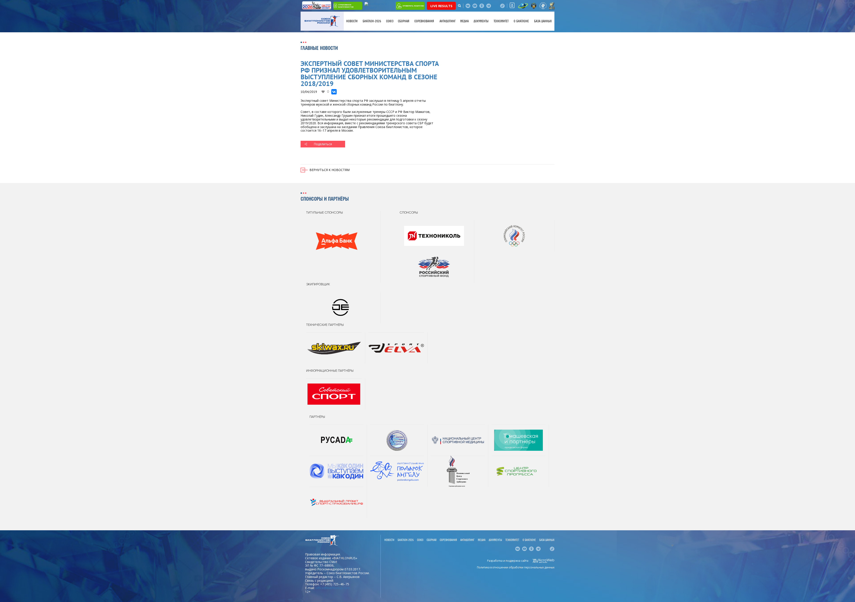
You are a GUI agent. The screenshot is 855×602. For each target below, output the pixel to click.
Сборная (403, 21)
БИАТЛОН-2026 (372, 21)
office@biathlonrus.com (333, 588)
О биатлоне (521, 21)
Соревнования (424, 21)
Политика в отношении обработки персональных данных (515, 567)
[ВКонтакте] (334, 91)
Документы (481, 21)
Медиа (464, 21)
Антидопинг (448, 21)
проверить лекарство (413, 6)
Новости (352, 21)
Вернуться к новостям (329, 170)
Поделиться (323, 144)
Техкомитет (501, 21)
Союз (389, 21)
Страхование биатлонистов (345, 6)
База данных (543, 21)
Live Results (441, 6)
